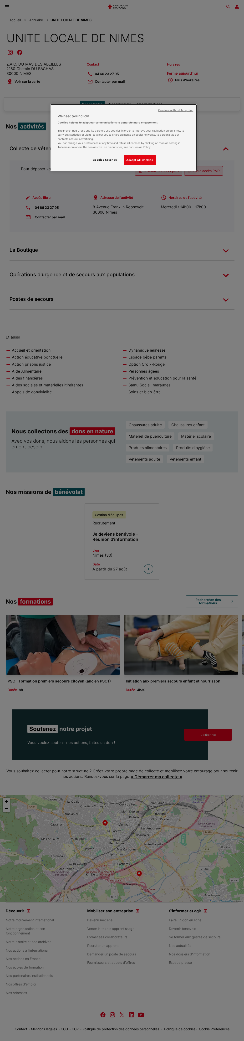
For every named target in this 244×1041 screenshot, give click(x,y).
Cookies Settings (105, 159)
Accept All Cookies (139, 160)
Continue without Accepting (175, 110)
